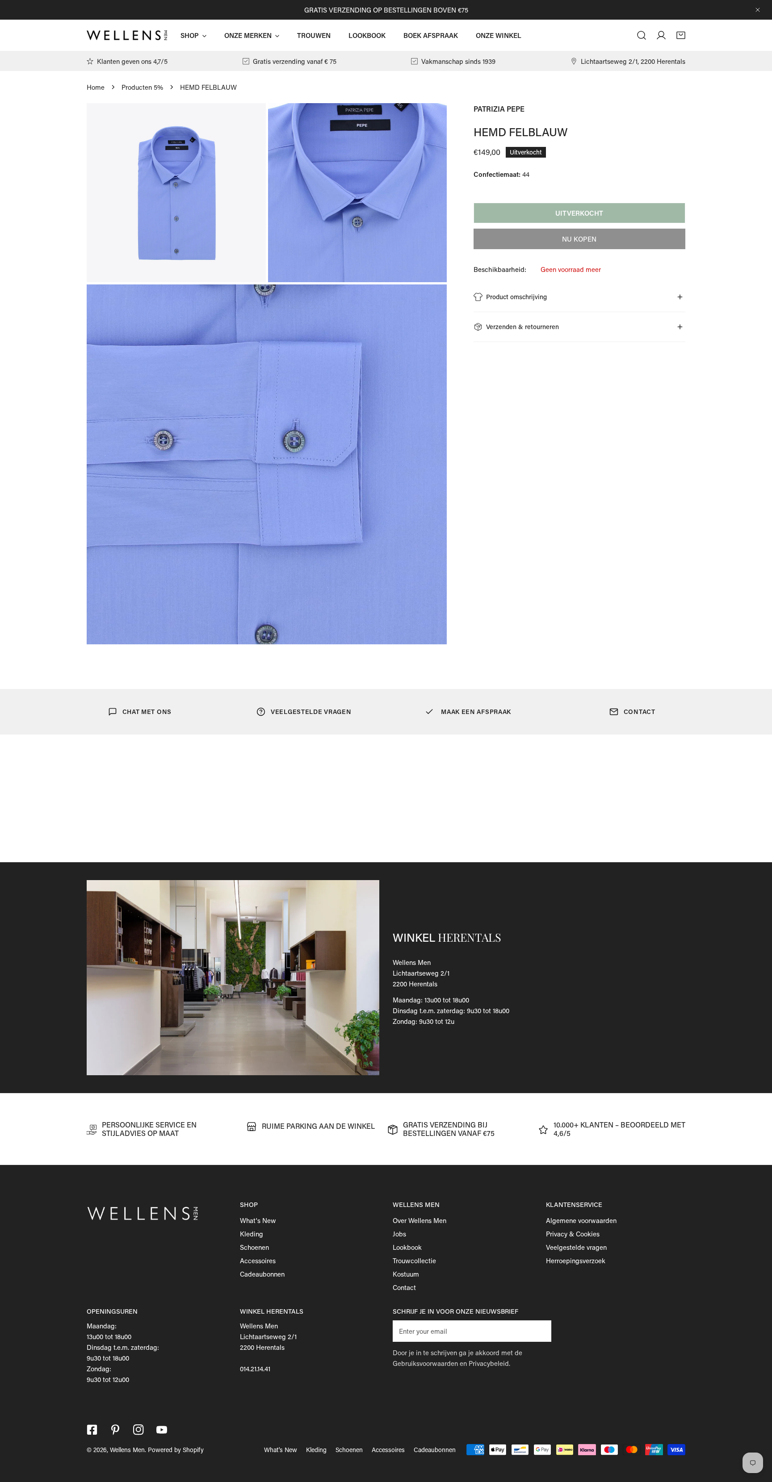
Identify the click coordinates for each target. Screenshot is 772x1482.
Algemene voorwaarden (581, 1220)
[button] (681, 35)
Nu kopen (579, 238)
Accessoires (258, 1260)
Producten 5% (142, 87)
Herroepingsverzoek (575, 1260)
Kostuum (406, 1273)
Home (96, 87)
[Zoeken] (641, 35)
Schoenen (254, 1247)
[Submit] (539, 1330)
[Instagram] (138, 1429)
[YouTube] (161, 1429)
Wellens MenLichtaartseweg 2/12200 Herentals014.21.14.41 (268, 1347)
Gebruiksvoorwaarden (425, 1363)
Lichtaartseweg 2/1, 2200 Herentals (633, 61)
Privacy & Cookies (573, 1233)
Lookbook (407, 1247)
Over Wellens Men (419, 1220)
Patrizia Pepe (499, 108)
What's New (258, 1220)
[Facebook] (92, 1429)
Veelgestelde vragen (576, 1247)
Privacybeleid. (489, 1363)
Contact (404, 1287)
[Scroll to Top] (756, 1435)
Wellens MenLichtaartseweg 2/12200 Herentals (421, 973)
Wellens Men (127, 1449)
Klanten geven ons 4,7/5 (132, 61)
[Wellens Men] (127, 35)
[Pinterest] (115, 1429)
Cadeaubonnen (262, 1273)
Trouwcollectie (414, 1260)
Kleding (251, 1233)
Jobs (399, 1233)
